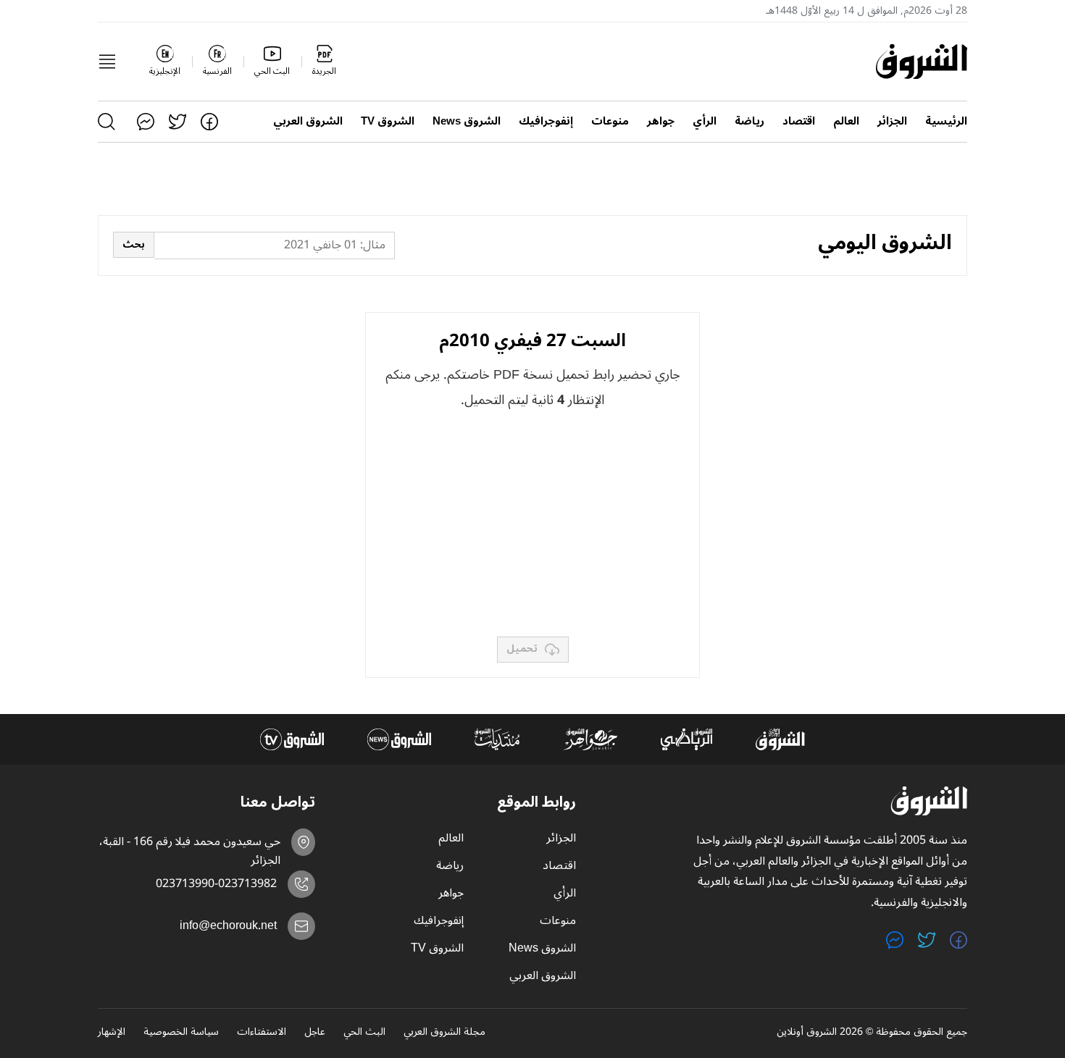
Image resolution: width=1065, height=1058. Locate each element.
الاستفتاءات (261, 1032)
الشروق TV (387, 121)
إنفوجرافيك (546, 121)
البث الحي (364, 1032)
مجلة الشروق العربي (444, 1032)
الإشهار (111, 1032)
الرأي (705, 121)
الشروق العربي (308, 121)
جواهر (660, 121)
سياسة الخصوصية (181, 1032)
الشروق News (467, 121)
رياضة (749, 121)
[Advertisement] (532, 524)
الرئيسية (946, 121)
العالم (846, 121)
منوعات (610, 121)
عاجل (314, 1032)
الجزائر (892, 121)
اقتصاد (798, 121)
